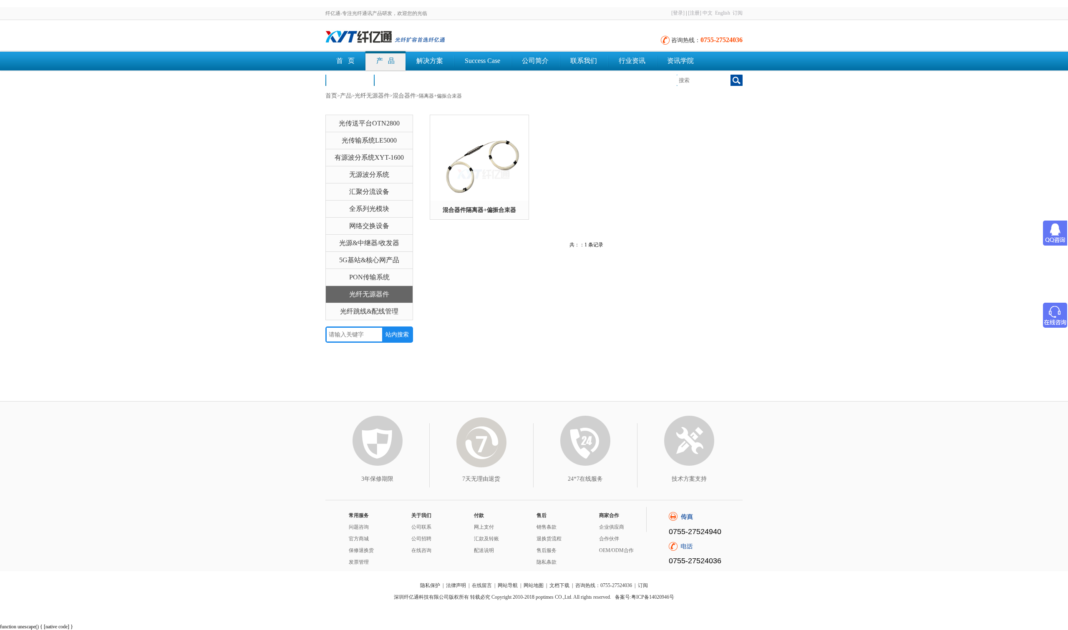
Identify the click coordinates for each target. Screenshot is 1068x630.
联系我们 (583, 60)
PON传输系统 (369, 277)
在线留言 (482, 585)
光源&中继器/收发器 (369, 242)
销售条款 (547, 527)
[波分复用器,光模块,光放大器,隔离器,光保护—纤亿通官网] (417, 37)
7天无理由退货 (481, 479)
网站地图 (534, 585)
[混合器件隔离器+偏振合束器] (479, 158)
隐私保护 (430, 585)
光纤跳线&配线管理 (369, 311)
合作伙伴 (609, 539)
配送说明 (484, 550)
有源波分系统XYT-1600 (369, 157)
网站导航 (508, 585)
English (722, 13)
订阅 (738, 13)
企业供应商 (611, 527)
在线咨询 (421, 550)
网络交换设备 (369, 225)
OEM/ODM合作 (616, 550)
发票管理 (359, 562)
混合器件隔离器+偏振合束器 (479, 210)
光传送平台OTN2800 (369, 123)
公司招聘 (421, 539)
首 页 (345, 60)
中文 (708, 13)
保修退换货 (361, 550)
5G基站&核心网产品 (369, 260)
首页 (331, 96)
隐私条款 (547, 562)
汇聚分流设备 (369, 191)
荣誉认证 (349, 79)
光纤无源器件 (372, 96)
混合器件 (404, 96)
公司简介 (535, 60)
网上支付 (484, 527)
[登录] (678, 13)
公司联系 (421, 527)
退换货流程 (549, 539)
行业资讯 (632, 60)
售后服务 (547, 550)
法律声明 (456, 585)
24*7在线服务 (585, 479)
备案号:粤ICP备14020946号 (644, 597)
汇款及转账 (486, 539)
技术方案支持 (689, 479)
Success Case (482, 60)
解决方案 (429, 60)
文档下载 (398, 79)
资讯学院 (680, 60)
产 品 (385, 60)
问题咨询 (359, 527)
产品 (346, 96)
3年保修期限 (377, 479)
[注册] (694, 13)
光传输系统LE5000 (369, 140)
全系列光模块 (369, 208)
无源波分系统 (369, 174)
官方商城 (359, 539)
